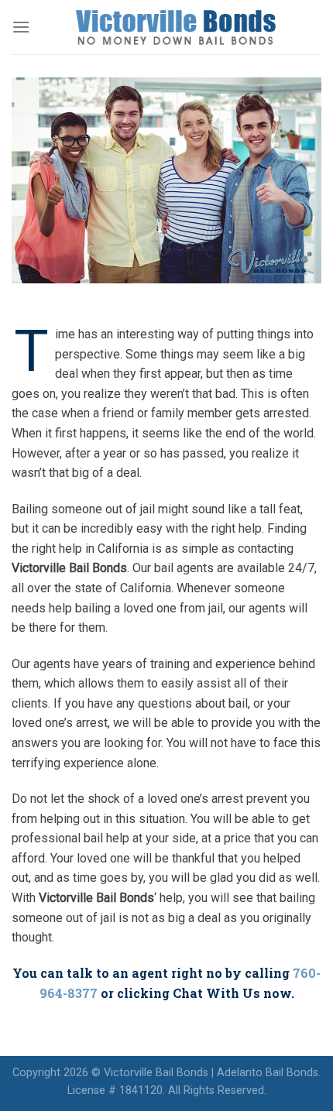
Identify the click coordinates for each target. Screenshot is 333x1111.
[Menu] (21, 27)
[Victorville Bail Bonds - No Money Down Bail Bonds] (176, 27)
